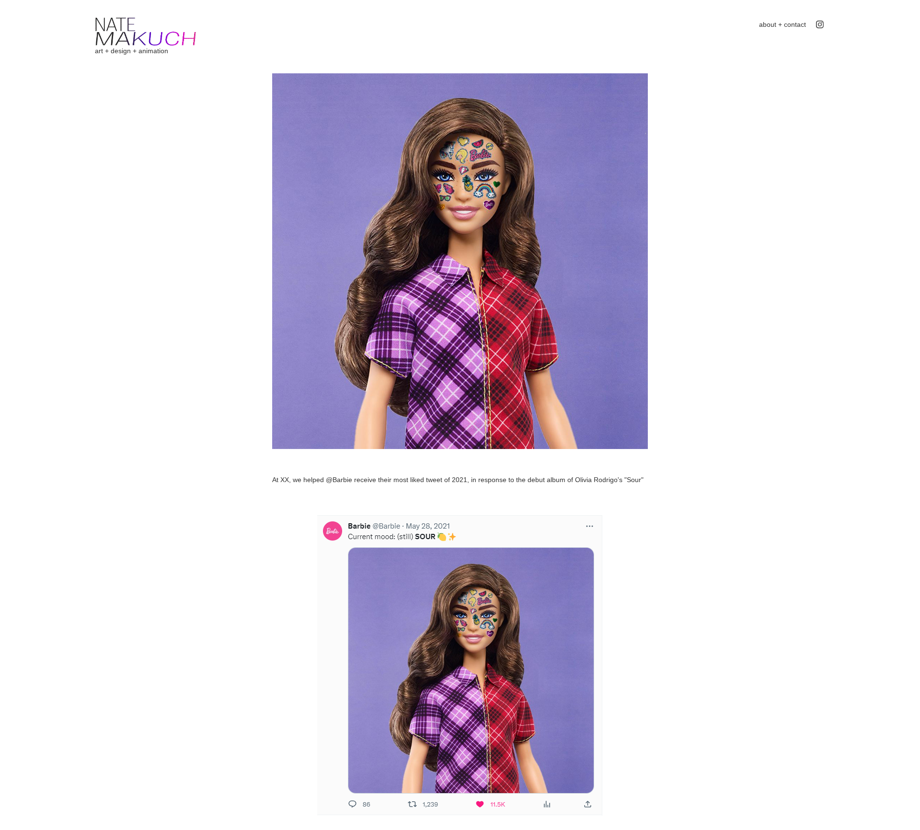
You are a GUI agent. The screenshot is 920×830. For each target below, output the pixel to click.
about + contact (782, 24)
